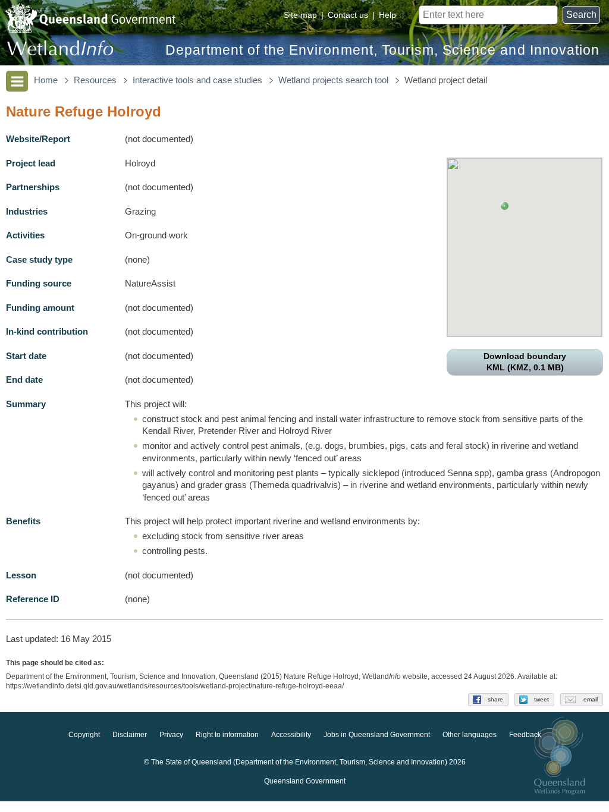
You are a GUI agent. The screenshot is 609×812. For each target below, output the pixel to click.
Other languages (469, 735)
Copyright (84, 735)
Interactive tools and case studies (197, 80)
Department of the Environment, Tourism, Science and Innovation (382, 50)
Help (387, 15)
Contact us (348, 15)
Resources (95, 80)
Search (581, 15)
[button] (504, 206)
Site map (300, 15)
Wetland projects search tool (333, 80)
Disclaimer (129, 735)
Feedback (525, 735)
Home (46, 80)
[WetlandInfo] (60, 50)
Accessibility (291, 735)
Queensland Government (305, 781)
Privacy (171, 735)
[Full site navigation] (17, 81)
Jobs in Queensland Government (377, 735)
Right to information (227, 735)
